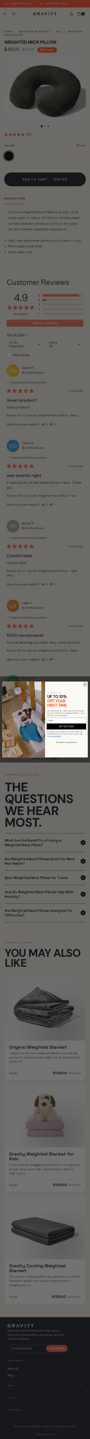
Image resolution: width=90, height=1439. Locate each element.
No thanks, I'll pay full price (66, 742)
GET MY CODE (66, 726)
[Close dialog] (85, 684)
